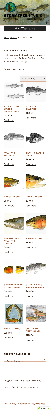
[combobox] (25, 360)
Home (6, 37)
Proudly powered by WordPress (31, 404)
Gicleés (13, 37)
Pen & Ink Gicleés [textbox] (24, 361)
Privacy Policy (10, 404)
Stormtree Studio (23, 16)
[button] (30, 29)
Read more (9, 120)
